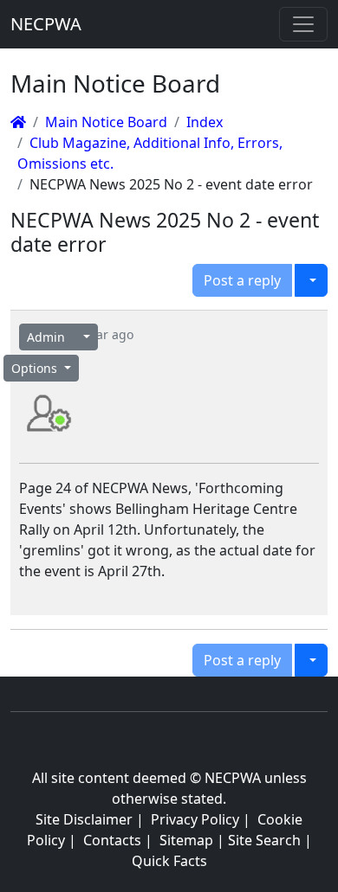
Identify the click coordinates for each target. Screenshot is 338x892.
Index (204, 122)
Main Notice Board (106, 122)
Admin (46, 337)
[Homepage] (18, 122)
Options (36, 368)
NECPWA (45, 23)
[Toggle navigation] (303, 24)
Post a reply (242, 280)
